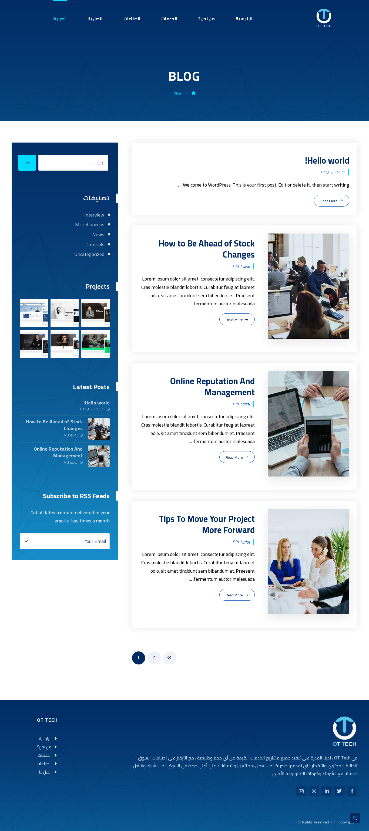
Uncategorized (89, 254)
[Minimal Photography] (65, 313)
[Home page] (194, 93)
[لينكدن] (326, 791)
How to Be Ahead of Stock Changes (54, 425)
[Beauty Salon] (65, 344)
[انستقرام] (313, 791)
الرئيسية (45, 738)
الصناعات (44, 764)
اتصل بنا (45, 772)
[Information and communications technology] (324, 18)
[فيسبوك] (352, 791)
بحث (27, 162)
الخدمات (45, 755)
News (98, 235)
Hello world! (96, 402)
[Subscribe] (26, 541)
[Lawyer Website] (95, 313)
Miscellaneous (89, 225)
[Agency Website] (95, 344)
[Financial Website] (34, 313)
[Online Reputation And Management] (99, 456)
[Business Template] (34, 344)
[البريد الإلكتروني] (301, 791)
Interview (94, 215)
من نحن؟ (44, 747)
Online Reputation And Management (58, 452)
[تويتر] (339, 791)
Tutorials (95, 245)
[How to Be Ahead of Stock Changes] (99, 429)
